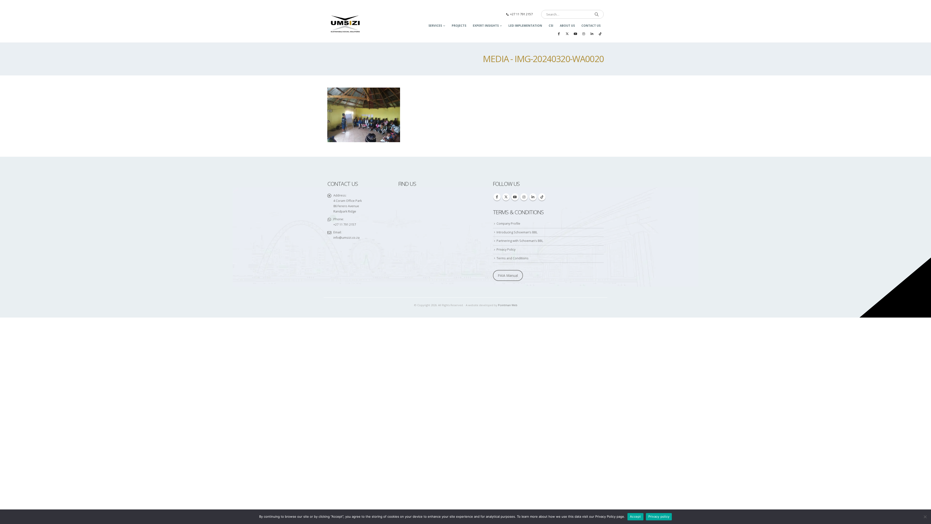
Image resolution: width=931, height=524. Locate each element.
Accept (635, 516)
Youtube (515, 197)
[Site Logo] (345, 24)
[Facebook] (558, 33)
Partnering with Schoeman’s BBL (520, 241)
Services (435, 26)
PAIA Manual (508, 275)
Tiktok (542, 197)
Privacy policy (659, 516)
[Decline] (925, 516)
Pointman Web (507, 305)
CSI (551, 26)
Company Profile (508, 223)
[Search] (596, 14)
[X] (567, 33)
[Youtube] (575, 33)
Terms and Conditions (513, 258)
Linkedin (533, 197)
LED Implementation (525, 26)
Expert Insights (486, 26)
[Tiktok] (600, 33)
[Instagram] (583, 33)
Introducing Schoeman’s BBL (517, 232)
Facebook (497, 197)
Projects (459, 26)
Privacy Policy (506, 249)
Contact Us (591, 26)
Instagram (524, 197)
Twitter (506, 197)
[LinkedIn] (591, 33)
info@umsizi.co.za (346, 238)
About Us (567, 26)
